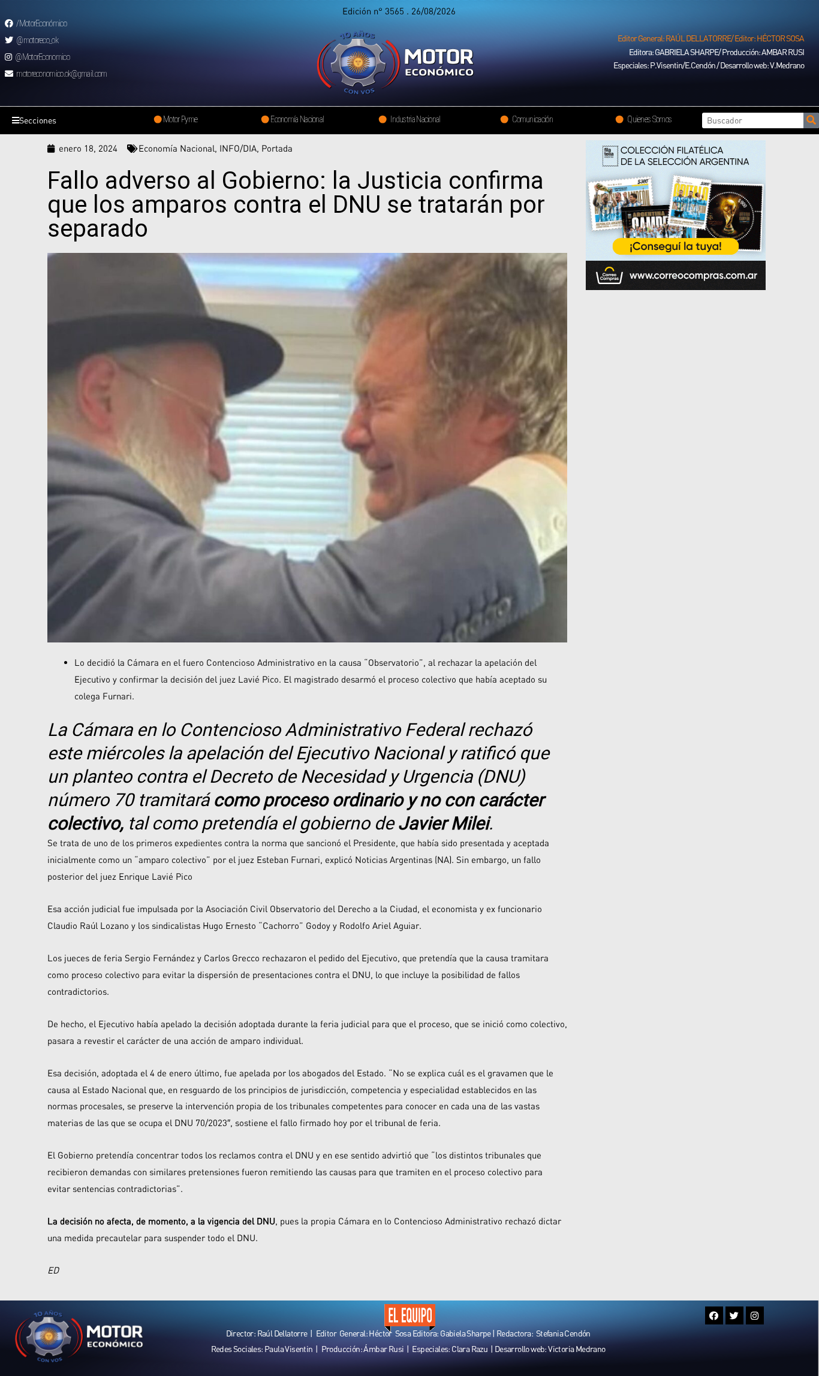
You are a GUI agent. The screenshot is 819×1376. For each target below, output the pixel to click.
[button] (711, 38)
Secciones (37, 120)
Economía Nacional (176, 148)
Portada (277, 148)
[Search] (811, 120)
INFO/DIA (238, 148)
